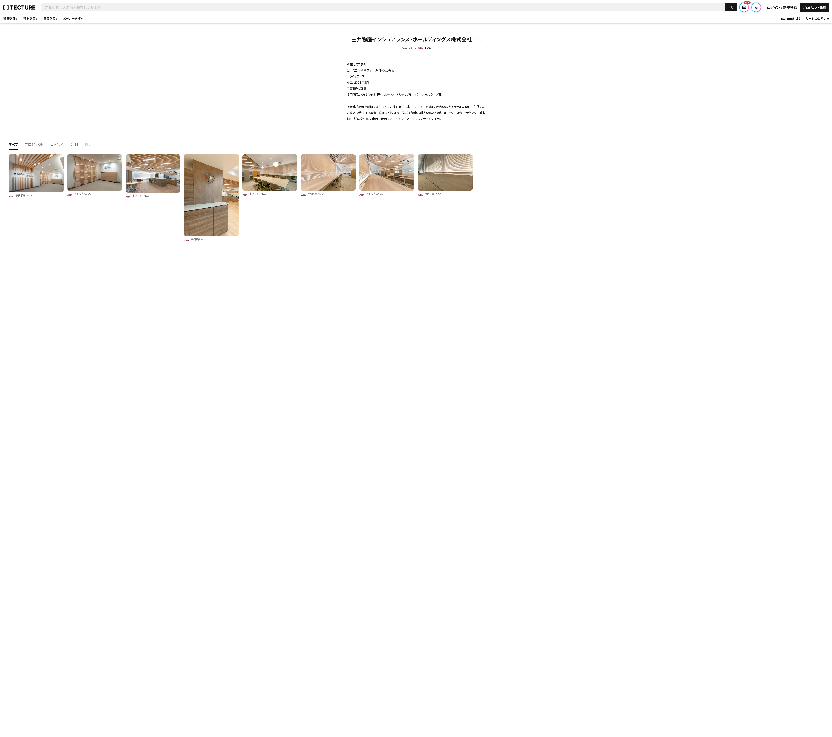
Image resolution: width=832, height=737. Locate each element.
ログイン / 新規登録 (782, 7)
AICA (29, 195)
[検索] (731, 7)
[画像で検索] (744, 7)
